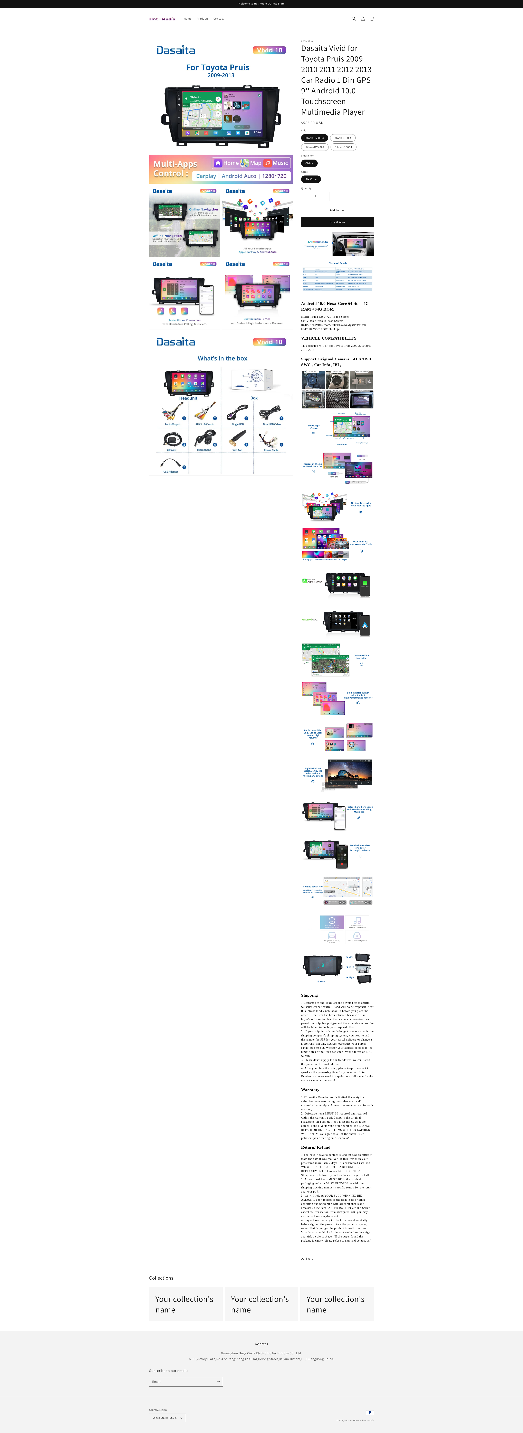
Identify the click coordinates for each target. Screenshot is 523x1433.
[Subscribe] (218, 1381)
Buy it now (337, 222)
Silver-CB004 (343, 147)
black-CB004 (342, 138)
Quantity (306, 188)
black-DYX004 (314, 138)
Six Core (311, 179)
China (309, 163)
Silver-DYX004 (314, 147)
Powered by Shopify (364, 1420)
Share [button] (309, 1258)
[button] (353, 18)
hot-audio (349, 1420)
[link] (186, 1304)
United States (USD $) (164, 1418)
